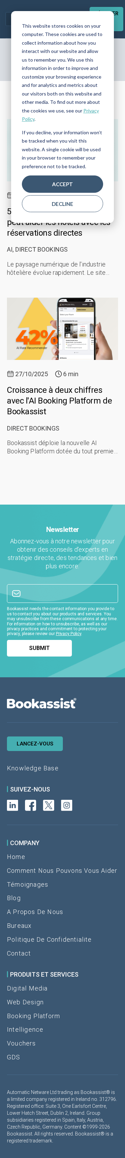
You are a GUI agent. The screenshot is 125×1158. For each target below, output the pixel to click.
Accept (62, 184)
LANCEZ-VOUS (35, 744)
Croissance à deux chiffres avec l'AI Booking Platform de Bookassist (59, 400)
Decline (62, 204)
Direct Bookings (41, 249)
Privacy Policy (68, 633)
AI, (10, 249)
